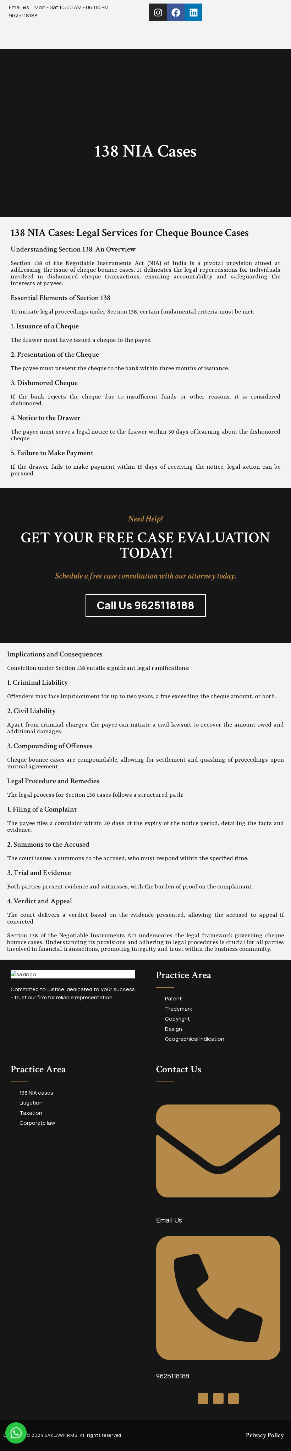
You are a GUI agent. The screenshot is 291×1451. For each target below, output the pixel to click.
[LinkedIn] (233, 1398)
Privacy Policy (265, 1435)
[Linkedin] (193, 12)
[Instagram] (158, 12)
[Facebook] (176, 12)
